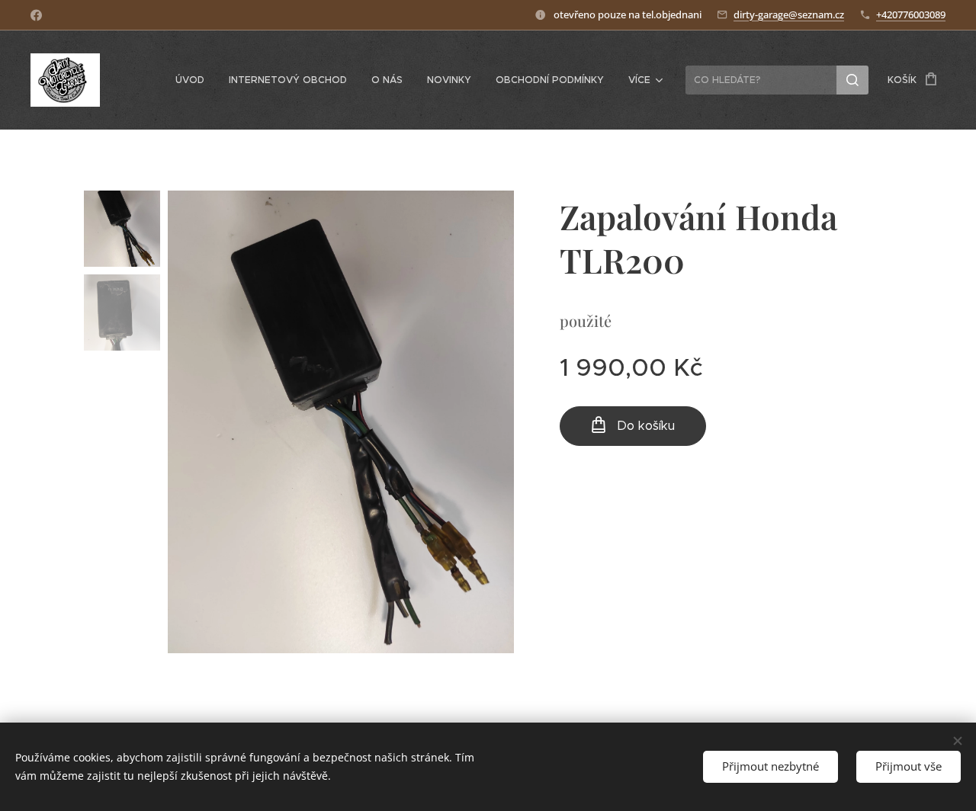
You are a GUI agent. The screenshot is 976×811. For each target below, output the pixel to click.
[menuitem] (194, 80)
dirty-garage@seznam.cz (789, 14)
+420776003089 (911, 14)
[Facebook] (36, 15)
